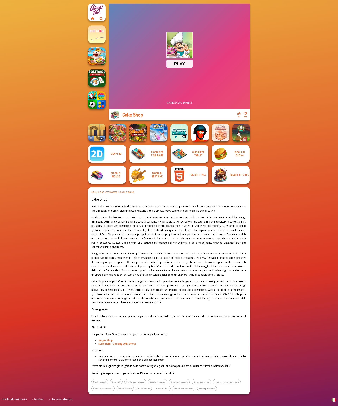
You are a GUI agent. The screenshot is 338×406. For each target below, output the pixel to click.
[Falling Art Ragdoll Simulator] (158, 132)
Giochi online (144, 388)
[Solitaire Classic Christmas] (97, 78)
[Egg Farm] (241, 132)
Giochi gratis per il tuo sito (15, 399)
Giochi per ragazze (108, 192)
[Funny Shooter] (200, 132)
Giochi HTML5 (162, 388)
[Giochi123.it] (92, 18)
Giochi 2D (116, 381)
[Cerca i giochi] (101, 18)
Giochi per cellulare (183, 388)
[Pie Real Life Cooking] (117, 132)
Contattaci (38, 399)
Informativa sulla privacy (61, 399)
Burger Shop (105, 340)
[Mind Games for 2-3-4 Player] (97, 100)
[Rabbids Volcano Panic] (97, 56)
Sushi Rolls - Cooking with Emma (117, 343)
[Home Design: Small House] (220, 132)
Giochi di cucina (127, 192)
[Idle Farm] (138, 132)
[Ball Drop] (97, 34)
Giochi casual (99, 381)
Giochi (94, 192)
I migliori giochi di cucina (227, 381)
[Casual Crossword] (179, 132)
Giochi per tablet (207, 388)
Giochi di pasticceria (103, 388)
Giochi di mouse (201, 381)
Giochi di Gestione (179, 381)
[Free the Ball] (97, 132)
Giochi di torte (125, 388)
